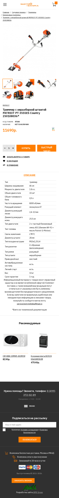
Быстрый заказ (46, 149)
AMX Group (38, 492)
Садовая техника (19, 12)
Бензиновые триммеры (12, 15)
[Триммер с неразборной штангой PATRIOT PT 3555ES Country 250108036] (29, 50)
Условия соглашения (29, 430)
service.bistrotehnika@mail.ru (29, 304)
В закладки (12, 161)
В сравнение (12, 165)
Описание (29, 175)
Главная (6, 12)
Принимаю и (30, 431)
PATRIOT (6, 105)
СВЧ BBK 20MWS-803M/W (14, 356)
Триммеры (32, 12)
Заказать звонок (23, 480)
